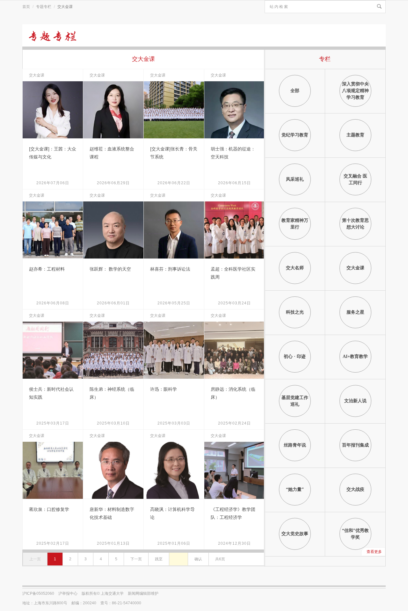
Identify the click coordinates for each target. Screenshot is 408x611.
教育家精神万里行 (294, 223)
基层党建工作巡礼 (294, 401)
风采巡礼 (295, 179)
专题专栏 (43, 6)
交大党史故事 (294, 533)
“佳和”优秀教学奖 (355, 534)
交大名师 (295, 267)
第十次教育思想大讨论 (355, 223)
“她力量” (295, 489)
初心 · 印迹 (295, 356)
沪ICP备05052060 (38, 593)
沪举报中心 (67, 593)
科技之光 (295, 312)
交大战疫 (355, 489)
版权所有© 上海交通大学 (103, 593)
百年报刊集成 (355, 445)
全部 (294, 90)
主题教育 (355, 135)
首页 (26, 6)
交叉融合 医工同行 (355, 179)
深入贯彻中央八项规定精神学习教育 (355, 91)
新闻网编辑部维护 (143, 593)
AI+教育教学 (355, 356)
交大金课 (355, 267)
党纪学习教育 (294, 135)
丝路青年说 (295, 445)
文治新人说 (355, 400)
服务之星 (355, 312)
